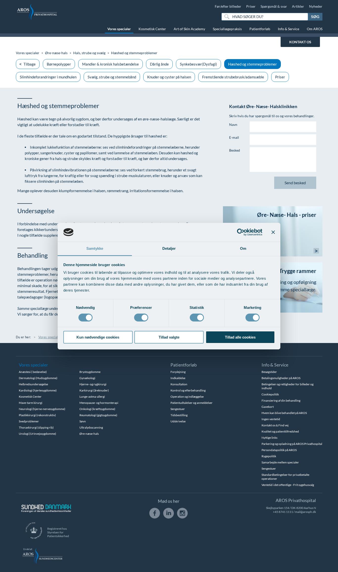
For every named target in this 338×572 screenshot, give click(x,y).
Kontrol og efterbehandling (188, 390)
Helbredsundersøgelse (33, 384)
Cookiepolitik (270, 394)
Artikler (298, 6)
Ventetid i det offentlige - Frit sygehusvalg (288, 485)
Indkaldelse (177, 378)
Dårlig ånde (159, 64)
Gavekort (268, 407)
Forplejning (178, 372)
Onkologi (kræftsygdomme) (97, 409)
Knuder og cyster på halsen (169, 77)
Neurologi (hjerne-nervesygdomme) (42, 409)
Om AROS (314, 29)
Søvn (82, 421)
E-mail (234, 137)
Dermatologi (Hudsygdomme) (38, 378)
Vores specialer (119, 29)
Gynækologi (87, 378)
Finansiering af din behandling (281, 400)
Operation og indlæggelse (187, 396)
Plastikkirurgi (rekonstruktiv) (37, 415)
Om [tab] (243, 248)
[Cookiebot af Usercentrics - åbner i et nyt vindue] (240, 232)
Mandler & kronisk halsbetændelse (110, 64)
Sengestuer (177, 409)
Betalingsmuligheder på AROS (281, 378)
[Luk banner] (273, 232)
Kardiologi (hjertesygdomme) (38, 390)
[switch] (141, 317)
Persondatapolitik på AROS (279, 450)
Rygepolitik (269, 456)
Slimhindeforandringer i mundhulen (48, 77)
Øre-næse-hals (56, 53)
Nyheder (315, 6)
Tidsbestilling (179, 415)
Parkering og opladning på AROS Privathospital (292, 444)
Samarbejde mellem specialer (280, 462)
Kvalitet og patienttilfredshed (280, 431)
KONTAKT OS (300, 42)
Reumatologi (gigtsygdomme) (98, 415)
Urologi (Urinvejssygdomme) (37, 433)
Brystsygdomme (89, 372)
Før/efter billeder (228, 6)
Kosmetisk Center (152, 29)
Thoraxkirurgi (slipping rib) (36, 427)
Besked (234, 150)
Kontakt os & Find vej (275, 425)
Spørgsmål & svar (274, 6)
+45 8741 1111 (283, 512)
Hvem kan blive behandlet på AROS (284, 413)
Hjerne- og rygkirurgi (92, 384)
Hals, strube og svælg (89, 53)
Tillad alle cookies (240, 337)
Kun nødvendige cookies (97, 337)
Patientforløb (259, 29)
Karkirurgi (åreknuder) (94, 390)
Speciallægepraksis (227, 29)
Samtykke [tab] (94, 248)
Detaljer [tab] (169, 248)
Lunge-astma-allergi (92, 396)
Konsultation (178, 384)
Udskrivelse (178, 421)
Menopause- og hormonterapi (98, 403)
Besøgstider (269, 372)
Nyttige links (269, 437)
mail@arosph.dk (305, 512)
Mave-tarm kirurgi (30, 403)
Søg (315, 16)
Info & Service (288, 29)
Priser (251, 6)
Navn (233, 124)
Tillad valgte (169, 337)
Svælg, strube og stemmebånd (112, 77)
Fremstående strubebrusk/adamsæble (233, 77)
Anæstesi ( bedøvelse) (33, 372)
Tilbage (30, 64)
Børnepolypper (59, 64)
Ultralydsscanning (91, 427)
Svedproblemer (29, 421)
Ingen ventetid (271, 419)
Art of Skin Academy (189, 29)
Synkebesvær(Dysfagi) (198, 64)
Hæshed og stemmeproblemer (252, 64)
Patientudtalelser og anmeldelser (191, 403)
